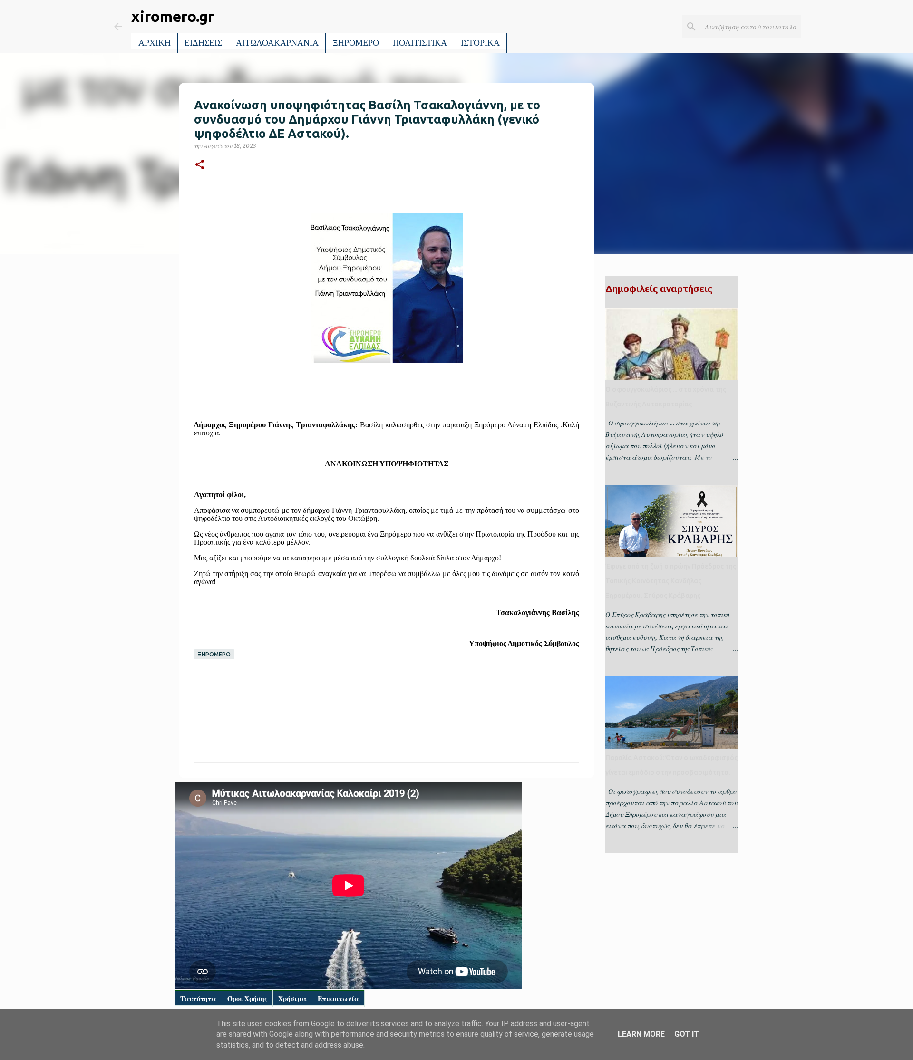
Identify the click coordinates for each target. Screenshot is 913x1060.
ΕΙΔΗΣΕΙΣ (203, 43)
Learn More (641, 1034)
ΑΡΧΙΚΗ (154, 43)
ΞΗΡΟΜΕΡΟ (355, 43)
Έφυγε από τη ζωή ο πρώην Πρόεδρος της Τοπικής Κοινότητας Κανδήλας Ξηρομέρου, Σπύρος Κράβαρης (670, 580)
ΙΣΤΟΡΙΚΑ (480, 43)
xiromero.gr (172, 16)
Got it (686, 1034)
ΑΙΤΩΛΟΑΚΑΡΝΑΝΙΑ (277, 43)
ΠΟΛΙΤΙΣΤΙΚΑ (420, 43)
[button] (199, 165)
